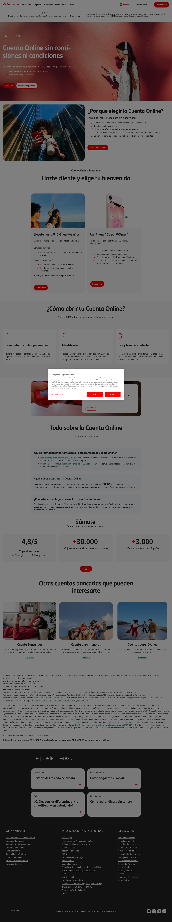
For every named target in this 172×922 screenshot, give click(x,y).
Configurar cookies (57, 394)
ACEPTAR (112, 394)
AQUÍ (53, 388)
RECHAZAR (95, 394)
